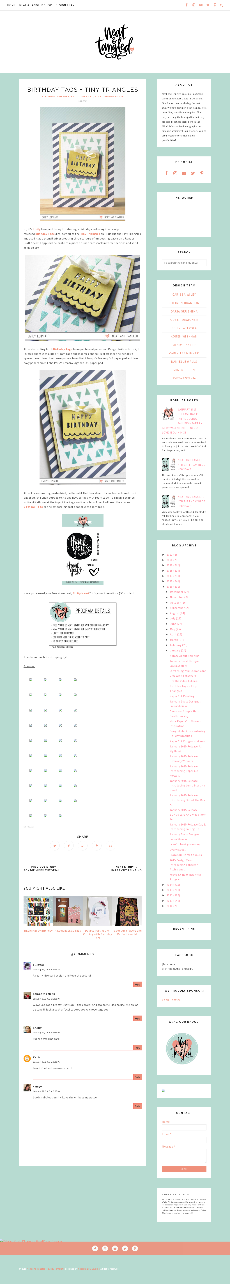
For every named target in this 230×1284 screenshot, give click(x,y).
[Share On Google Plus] (83, 845)
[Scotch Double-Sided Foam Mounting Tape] (75, 756)
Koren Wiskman (184, 336)
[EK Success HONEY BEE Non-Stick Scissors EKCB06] (75, 771)
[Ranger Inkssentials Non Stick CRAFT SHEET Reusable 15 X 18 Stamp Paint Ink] (45, 710)
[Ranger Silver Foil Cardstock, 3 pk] (60, 695)
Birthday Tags (45, 234)
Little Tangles (171, 1000)
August (175, 613)
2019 (170, 565)
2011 (170, 900)
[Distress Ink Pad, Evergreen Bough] (60, 710)
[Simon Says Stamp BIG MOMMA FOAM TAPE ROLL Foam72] (60, 771)
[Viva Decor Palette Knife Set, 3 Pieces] (45, 740)
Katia (36, 1057)
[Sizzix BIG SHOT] (45, 816)
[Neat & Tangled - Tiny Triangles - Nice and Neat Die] (45, 680)
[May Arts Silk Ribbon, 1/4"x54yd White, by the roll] (30, 756)
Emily (36, 229)
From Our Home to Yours (186, 855)
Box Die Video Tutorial (184, 681)
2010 (170, 906)
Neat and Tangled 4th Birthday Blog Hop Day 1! (192, 464)
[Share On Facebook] (69, 845)
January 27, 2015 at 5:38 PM (46, 1062)
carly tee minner (184, 353)
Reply (137, 984)
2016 (170, 581)
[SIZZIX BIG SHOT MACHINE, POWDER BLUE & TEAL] (75, 801)
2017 (170, 576)
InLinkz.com (29, 827)
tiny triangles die (109, 96)
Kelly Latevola (184, 328)
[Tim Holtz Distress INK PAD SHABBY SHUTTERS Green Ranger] (45, 725)
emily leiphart (82, 96)
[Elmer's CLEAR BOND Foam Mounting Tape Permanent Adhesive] (45, 771)
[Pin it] (97, 845)
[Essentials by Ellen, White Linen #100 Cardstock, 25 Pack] (60, 680)
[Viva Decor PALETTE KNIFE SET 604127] (30, 740)
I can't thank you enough (186, 844)
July (173, 618)
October (175, 602)
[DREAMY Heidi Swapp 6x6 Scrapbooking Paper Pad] (75, 680)
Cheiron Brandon (184, 303)
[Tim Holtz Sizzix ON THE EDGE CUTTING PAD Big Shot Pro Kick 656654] (60, 801)
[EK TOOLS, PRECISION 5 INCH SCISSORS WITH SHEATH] (30, 786)
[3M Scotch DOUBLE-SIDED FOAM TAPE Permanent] (30, 771)
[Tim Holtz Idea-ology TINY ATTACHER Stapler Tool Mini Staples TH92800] (60, 756)
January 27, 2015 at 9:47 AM (47, 969)
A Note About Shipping (185, 656)
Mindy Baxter (184, 345)
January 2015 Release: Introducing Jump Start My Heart (187, 785)
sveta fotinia (184, 378)
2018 (170, 570)
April (173, 634)
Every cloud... (178, 849)
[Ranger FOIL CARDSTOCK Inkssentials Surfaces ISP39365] (75, 695)
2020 (170, 560)
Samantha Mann (44, 994)
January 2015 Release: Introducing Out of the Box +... (187, 799)
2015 (170, 586)
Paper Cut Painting (182, 696)
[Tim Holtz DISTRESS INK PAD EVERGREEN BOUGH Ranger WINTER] (75, 710)
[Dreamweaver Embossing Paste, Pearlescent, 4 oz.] (60, 740)
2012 (170, 895)
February (176, 645)
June (173, 624)
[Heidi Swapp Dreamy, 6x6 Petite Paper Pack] (30, 695)
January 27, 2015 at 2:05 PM (46, 998)
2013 (170, 890)
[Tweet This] (55, 845)
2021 (170, 554)
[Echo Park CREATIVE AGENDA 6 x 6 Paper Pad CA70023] (45, 695)
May (173, 629)
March (174, 640)
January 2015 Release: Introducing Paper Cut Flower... (184, 771)
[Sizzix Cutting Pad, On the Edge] (45, 801)
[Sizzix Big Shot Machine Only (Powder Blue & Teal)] (60, 816)
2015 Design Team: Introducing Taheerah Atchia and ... (184, 864)
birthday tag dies (56, 96)
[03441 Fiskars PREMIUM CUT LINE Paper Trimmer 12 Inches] (45, 786)
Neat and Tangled (36, 1268)
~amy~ (37, 1086)
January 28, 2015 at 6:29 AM (47, 1091)
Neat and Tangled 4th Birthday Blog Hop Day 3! (192, 501)
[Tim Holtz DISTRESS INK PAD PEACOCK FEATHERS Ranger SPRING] (60, 725)
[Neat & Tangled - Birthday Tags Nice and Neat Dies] (30, 680)
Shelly (37, 1028)
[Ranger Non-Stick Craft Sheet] (30, 710)
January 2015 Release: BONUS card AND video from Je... (188, 814)
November (177, 597)
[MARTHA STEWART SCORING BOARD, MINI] (75, 786)
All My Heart (81, 593)
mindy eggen (184, 370)
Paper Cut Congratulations (187, 741)
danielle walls (184, 362)
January (175, 650)
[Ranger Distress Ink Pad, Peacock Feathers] (75, 725)
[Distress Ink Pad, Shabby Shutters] (30, 725)
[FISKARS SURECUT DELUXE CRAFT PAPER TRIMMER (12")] (60, 786)
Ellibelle (39, 964)
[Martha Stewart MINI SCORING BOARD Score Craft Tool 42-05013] (30, 801)
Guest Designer (184, 320)
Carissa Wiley (184, 295)
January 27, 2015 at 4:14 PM (46, 1032)
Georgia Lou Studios (89, 1268)
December (177, 592)
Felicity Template (56, 1268)
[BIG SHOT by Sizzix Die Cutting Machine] (30, 816)
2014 (170, 884)
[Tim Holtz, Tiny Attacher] (45, 756)
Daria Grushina (184, 311)
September (177, 608)
